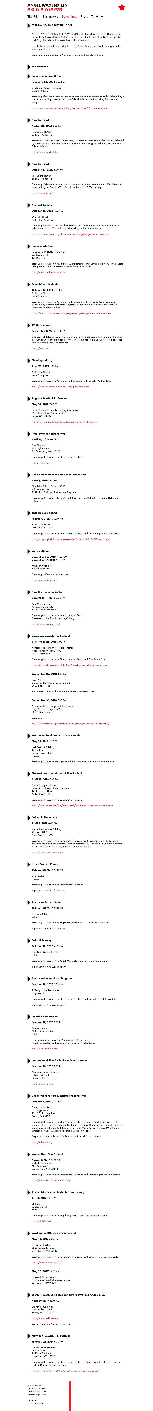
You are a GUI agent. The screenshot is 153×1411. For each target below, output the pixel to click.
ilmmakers (50, 16)
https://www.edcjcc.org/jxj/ (47, 1262)
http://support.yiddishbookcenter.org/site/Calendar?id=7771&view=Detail (71, 539)
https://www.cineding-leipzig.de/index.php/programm (60, 386)
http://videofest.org (42, 1142)
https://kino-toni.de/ (42, 193)
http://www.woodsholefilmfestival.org (51, 1180)
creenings (69, 16)
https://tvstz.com (40, 348)
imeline (97, 16)
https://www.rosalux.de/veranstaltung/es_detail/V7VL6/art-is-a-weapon (69, 108)
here (86, 40)
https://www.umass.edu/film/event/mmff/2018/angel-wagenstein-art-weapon (72, 805)
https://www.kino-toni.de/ (45, 152)
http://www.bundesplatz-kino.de (48, 272)
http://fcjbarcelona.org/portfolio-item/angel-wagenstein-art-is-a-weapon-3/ (71, 665)
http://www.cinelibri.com (45, 1049)
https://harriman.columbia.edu (47, 852)
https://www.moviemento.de (46, 624)
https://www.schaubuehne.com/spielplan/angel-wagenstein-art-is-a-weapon (71, 313)
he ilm (33, 16)
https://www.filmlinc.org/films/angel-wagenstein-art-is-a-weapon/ (66, 1371)
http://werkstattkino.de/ (44, 580)
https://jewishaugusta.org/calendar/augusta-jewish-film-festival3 (65, 422)
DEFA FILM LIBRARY (35, 1404)
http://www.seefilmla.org (45, 1318)
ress (84, 16)
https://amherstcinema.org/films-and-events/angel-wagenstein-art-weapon (70, 234)
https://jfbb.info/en (42, 1221)
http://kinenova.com (42, 1084)
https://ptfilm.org (40, 463)
